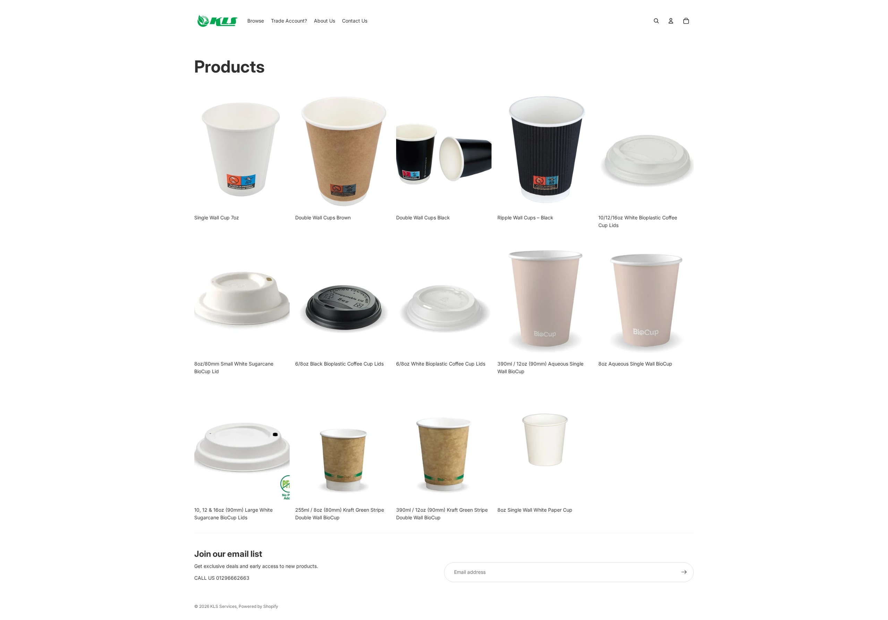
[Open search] (656, 20)
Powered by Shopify (258, 606)
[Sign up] (684, 572)
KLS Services (223, 606)
